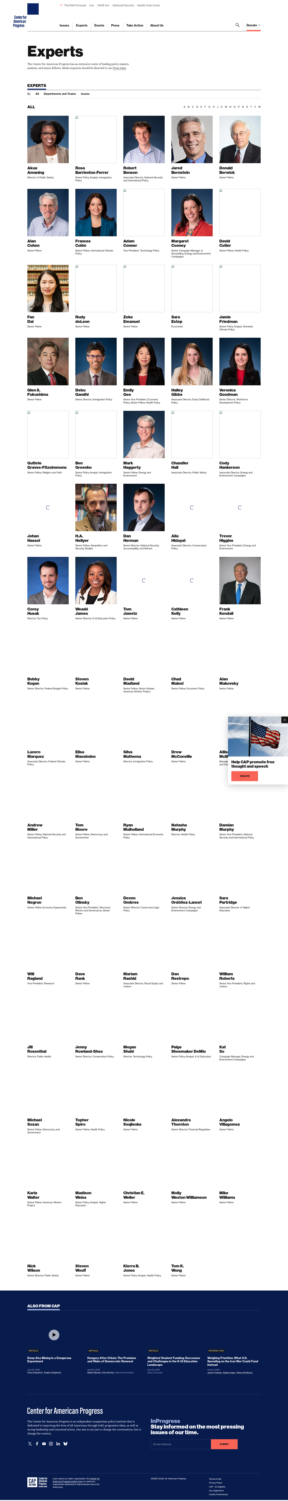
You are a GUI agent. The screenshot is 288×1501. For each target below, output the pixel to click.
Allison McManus (244, 1372)
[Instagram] (51, 1444)
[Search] (238, 27)
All (37, 93)
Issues (64, 25)
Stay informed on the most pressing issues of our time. (197, 1426)
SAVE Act (103, 5)
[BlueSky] (65, 1444)
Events (99, 25)
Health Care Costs (148, 5)
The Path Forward (75, 5)
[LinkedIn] (58, 1444)
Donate (252, 25)
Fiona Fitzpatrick (35, 1372)
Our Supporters (216, 1490)
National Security (123, 5)
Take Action (134, 25)
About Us (157, 25)
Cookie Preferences (218, 1494)
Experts (82, 25)
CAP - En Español (217, 1487)
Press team (119, 68)
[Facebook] (37, 1444)
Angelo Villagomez (52, 1372)
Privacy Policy (215, 1483)
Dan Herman (108, 1372)
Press (115, 25)
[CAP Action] (38, 1482)
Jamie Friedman (214, 1372)
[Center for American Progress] (33, 15)
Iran (91, 5)
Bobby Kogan (229, 1372)
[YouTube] (44, 1444)
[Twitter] (30, 1444)
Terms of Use (215, 1479)
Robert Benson (94, 1372)
